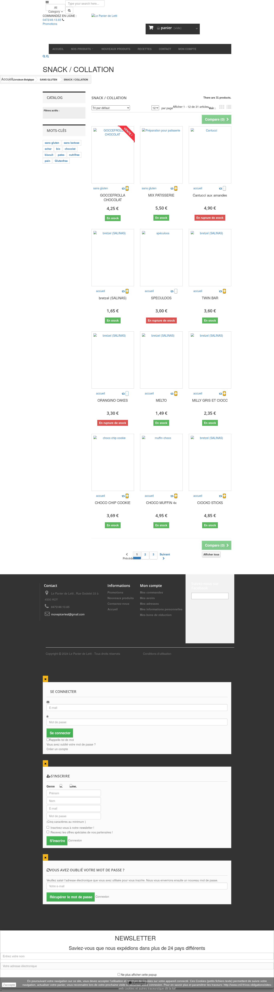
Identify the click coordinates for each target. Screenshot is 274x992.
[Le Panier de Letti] (137, 29)
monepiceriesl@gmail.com (68, 614)
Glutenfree (61, 161)
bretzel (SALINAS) (113, 297)
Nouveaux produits (121, 598)
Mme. (73, 786)
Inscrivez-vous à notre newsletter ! (72, 828)
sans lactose (71, 143)
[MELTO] (161, 360)
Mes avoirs (147, 598)
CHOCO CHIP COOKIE (112, 502)
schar (48, 149)
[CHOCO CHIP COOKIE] (112, 462)
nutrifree (74, 155)
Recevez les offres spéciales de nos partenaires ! (82, 832)
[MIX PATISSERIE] (161, 154)
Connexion (75, 840)
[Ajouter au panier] (127, 188)
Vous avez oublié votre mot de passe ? (71, 744)
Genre (51, 786)
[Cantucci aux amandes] (210, 154)
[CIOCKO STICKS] (210, 462)
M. (61, 786)
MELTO (161, 400)
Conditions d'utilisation (157, 654)
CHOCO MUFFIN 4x (161, 502)
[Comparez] (123, 188)
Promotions (115, 592)
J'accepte (9, 984)
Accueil (5, 79)
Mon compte (151, 585)
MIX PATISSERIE (161, 195)
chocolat (70, 149)
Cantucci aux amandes (210, 195)
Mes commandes (151, 592)
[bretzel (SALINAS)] (112, 257)
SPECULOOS (161, 297)
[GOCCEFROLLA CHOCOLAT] (112, 154)
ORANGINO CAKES (112, 400)
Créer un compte (57, 749)
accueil (197, 188)
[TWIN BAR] (210, 257)
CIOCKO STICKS (210, 502)
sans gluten (52, 143)
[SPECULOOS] (161, 257)
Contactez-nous (118, 604)
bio (58, 149)
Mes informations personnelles (161, 609)
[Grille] (221, 107)
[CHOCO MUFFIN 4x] (161, 462)
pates (61, 155)
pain (47, 161)
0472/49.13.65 (52, 20)
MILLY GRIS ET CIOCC (210, 400)
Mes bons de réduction (156, 615)
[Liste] (228, 107)
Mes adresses (149, 604)
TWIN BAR (210, 297)
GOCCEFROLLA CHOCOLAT (112, 197)
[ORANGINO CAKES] (112, 360)
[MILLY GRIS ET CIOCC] (210, 360)
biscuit (49, 155)
